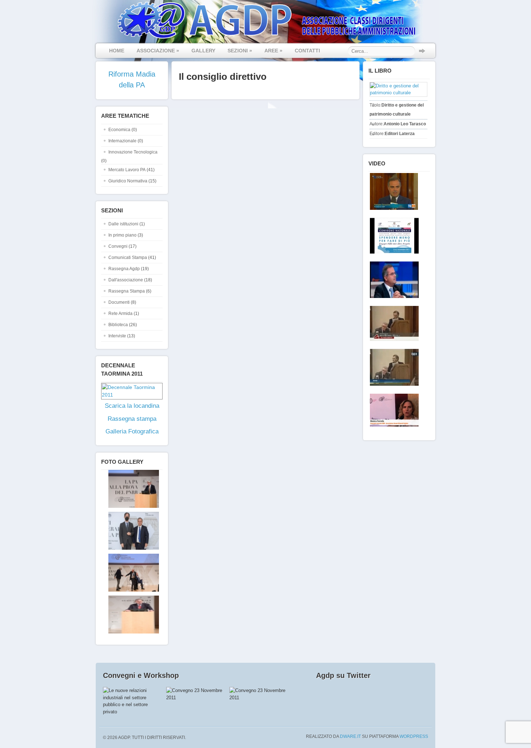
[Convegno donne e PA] (392, 410)
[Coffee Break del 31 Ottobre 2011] (392, 279)
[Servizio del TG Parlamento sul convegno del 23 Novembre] (392, 323)
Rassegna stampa (132, 418)
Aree (273, 50)
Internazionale (122, 140)
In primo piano (122, 235)
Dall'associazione (125, 279)
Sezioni (240, 50)
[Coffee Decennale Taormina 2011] (392, 235)
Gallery (203, 50)
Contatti (307, 50)
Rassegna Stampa (126, 291)
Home (116, 50)
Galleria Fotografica (132, 431)
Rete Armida (120, 313)
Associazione (158, 50)
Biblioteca (118, 324)
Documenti (119, 302)
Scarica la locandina (132, 405)
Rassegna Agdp (124, 268)
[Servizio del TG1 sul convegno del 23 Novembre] (392, 367)
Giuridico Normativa (127, 180)
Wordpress (414, 736)
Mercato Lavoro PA (127, 169)
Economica (119, 129)
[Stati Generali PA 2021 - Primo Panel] (130, 506)
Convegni (118, 246)
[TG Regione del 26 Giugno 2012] (392, 191)
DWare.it (350, 736)
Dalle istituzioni (123, 223)
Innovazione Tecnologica (132, 152)
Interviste (117, 335)
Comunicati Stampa (127, 257)
